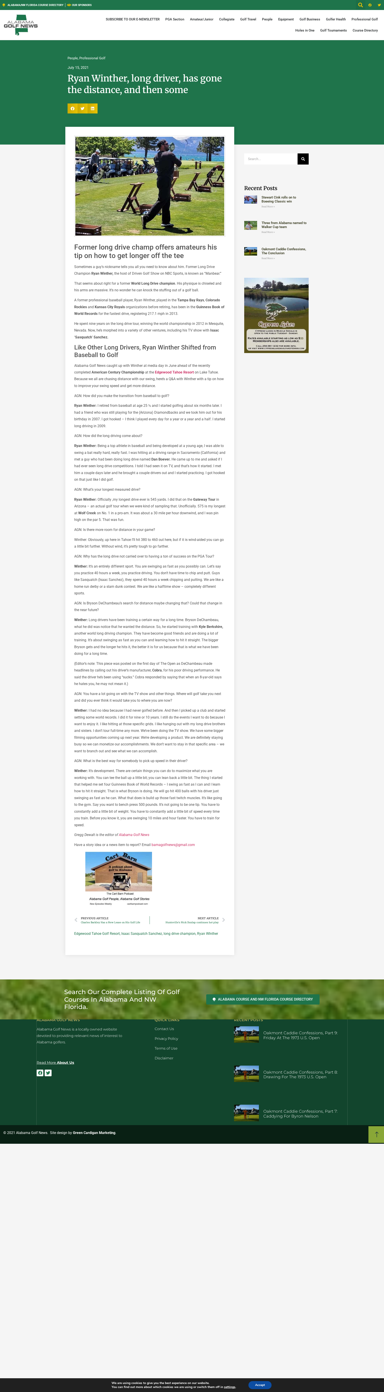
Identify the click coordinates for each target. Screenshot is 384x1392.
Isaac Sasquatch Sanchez (141, 933)
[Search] (303, 159)
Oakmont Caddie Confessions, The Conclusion (284, 251)
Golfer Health (336, 19)
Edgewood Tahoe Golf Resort (97, 933)
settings (229, 1387)
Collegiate (226, 19)
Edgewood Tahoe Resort (174, 372)
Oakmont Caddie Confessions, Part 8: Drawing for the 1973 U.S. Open (300, 1075)
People (267, 19)
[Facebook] (370, 5)
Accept (260, 1385)
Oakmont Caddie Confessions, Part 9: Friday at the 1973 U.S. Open (300, 1035)
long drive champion (180, 933)
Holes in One (304, 30)
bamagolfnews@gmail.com (173, 845)
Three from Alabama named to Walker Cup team (284, 225)
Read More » (268, 206)
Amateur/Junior (201, 19)
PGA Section (174, 19)
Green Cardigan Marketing (94, 1133)
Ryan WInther (207, 933)
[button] (360, 5)
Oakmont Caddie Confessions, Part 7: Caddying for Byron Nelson (300, 1114)
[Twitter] (379, 5)
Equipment (286, 19)
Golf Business (310, 19)
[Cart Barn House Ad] (118, 906)
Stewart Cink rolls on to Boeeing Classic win (279, 199)
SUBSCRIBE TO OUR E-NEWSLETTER (133, 19)
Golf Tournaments (333, 30)
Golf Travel (248, 19)
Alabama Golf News (134, 835)
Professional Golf (365, 19)
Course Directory (365, 30)
